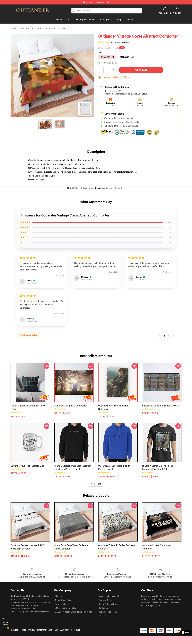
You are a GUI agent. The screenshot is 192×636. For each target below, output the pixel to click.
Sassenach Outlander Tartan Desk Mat (161, 405)
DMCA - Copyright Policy (65, 608)
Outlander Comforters (54, 28)
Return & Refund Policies (109, 604)
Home (13, 28)
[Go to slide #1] (45, 124)
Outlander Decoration (30, 28)
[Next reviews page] (173, 335)
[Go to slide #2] (59, 124)
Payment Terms (105, 600)
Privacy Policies (61, 604)
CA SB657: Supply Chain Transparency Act (73, 612)
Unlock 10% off (5, 623)
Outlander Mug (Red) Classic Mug (27, 466)
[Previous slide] (15, 76)
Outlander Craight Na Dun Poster (70, 405)
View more (96, 484)
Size (100, 52)
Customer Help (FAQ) (108, 612)
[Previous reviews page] (159, 335)
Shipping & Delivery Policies (110, 596)
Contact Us (103, 608)
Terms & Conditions (63, 600)
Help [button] (187, 632)
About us (59, 596)
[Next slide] (89, 76)
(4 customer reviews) (120, 42)
